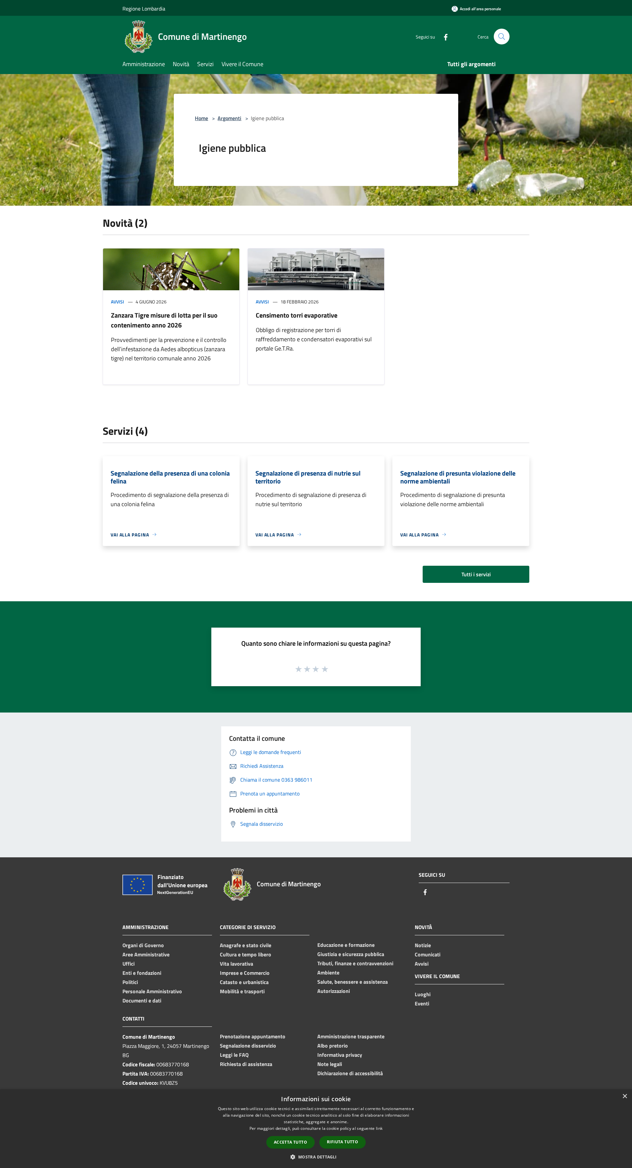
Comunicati (427, 954)
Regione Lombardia (143, 9)
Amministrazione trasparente (350, 1036)
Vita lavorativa (236, 964)
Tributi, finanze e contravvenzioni (355, 963)
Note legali (329, 1064)
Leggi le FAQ (234, 1055)
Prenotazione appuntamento (252, 1036)
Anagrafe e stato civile (245, 945)
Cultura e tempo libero (245, 954)
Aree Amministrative (146, 954)
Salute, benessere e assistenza (352, 982)
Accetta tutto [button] (290, 1142)
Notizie (423, 945)
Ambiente (328, 972)
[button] (315, 1157)
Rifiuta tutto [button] (342, 1142)
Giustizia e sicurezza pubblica (350, 954)
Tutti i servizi (476, 574)
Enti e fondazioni (141, 973)
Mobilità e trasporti (242, 991)
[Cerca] (502, 36)
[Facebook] (443, 36)
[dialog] (316, 1128)
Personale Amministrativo (152, 991)
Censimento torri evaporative (296, 315)
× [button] (624, 1096)
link (379, 1128)
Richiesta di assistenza (246, 1064)
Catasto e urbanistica (244, 982)
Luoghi (423, 994)
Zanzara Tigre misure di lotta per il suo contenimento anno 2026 (164, 320)
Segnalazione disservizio (248, 1046)
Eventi (422, 1003)
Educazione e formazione (346, 945)
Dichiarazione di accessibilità (350, 1073)
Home (201, 118)
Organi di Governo (143, 945)
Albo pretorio (332, 1046)
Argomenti (229, 118)
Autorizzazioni (333, 991)
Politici (130, 982)
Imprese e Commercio (245, 973)
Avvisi (117, 301)
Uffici (128, 964)
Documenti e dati (141, 1000)
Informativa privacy (339, 1055)
